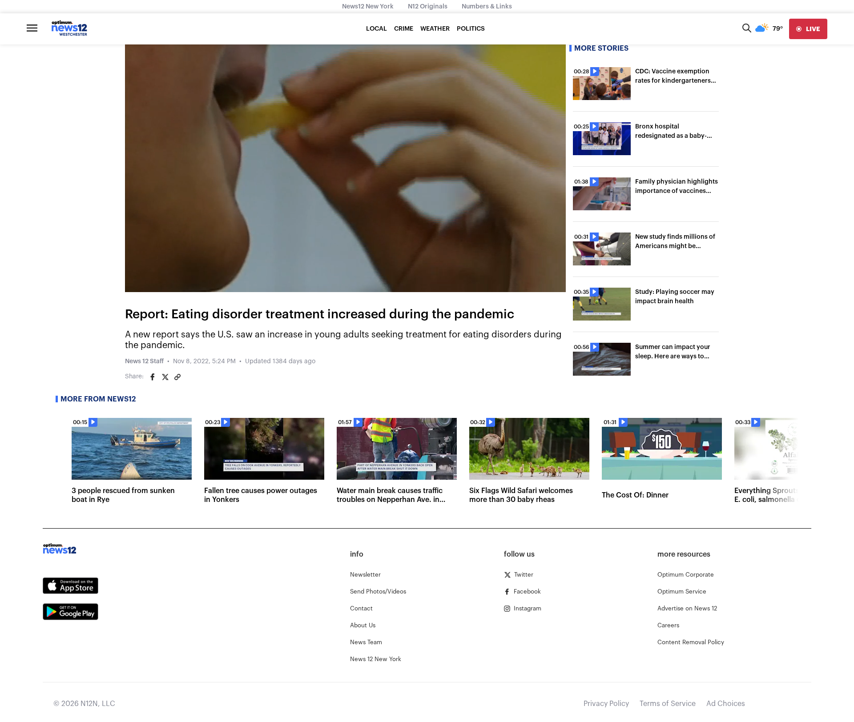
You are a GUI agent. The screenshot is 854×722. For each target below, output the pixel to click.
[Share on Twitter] (165, 377)
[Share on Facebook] (152, 377)
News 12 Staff (144, 361)
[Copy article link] (177, 377)
